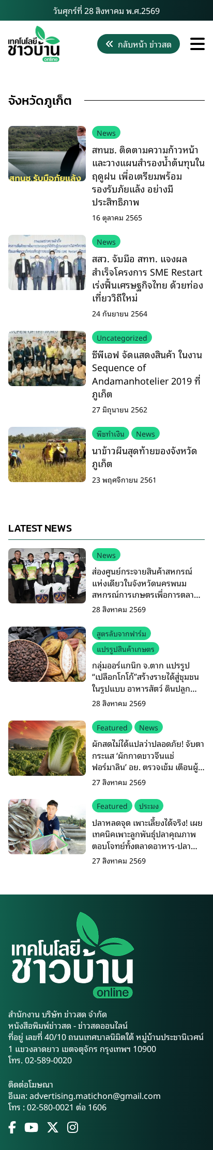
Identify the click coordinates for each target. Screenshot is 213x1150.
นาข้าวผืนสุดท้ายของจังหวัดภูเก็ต (144, 456)
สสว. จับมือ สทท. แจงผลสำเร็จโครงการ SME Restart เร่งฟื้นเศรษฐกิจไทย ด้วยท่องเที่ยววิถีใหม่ (147, 278)
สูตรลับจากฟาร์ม (121, 633)
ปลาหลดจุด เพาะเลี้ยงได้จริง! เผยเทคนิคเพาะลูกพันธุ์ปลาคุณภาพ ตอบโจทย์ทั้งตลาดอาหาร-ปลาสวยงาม (147, 840)
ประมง (149, 805)
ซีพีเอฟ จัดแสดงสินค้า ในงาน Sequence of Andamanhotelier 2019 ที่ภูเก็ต (147, 374)
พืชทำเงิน (111, 433)
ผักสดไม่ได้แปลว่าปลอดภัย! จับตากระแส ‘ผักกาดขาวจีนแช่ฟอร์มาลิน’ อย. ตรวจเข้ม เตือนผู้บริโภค (148, 761)
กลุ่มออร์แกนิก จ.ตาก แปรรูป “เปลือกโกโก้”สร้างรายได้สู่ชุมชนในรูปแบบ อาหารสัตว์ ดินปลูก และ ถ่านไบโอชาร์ (145, 682)
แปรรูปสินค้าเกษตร (126, 648)
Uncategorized (122, 337)
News (106, 132)
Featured (112, 727)
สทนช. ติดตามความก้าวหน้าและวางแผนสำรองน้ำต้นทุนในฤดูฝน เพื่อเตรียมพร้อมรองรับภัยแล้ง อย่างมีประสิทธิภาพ (148, 175)
